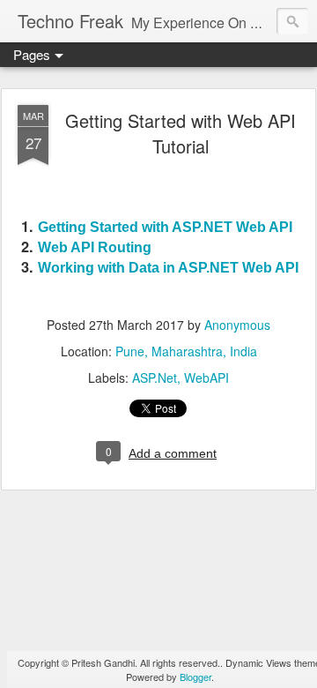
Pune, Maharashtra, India (186, 351)
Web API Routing (94, 247)
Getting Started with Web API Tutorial (180, 133)
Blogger (195, 676)
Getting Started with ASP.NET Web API (165, 227)
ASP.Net (154, 377)
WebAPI (206, 377)
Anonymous (237, 324)
